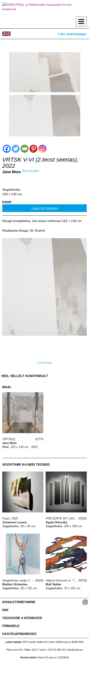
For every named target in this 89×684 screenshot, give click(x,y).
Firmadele (11, 626)
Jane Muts (11, 172)
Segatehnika (11, 189)
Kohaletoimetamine (18, 602)
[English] (6, 34)
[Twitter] (16, 149)
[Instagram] (42, 149)
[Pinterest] (33, 149)
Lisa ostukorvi (44, 208)
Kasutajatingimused (19, 634)
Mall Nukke (53, 584)
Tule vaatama (44, 363)
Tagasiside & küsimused (22, 618)
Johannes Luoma (14, 522)
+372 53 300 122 (56, 649)
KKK (5, 610)
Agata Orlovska (56, 522)
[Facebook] (7, 149)
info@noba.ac (75, 649)
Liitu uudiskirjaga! (72, 34)
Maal (5, 447)
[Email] (25, 149)
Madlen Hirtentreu (14, 584)
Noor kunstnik (30, 170)
